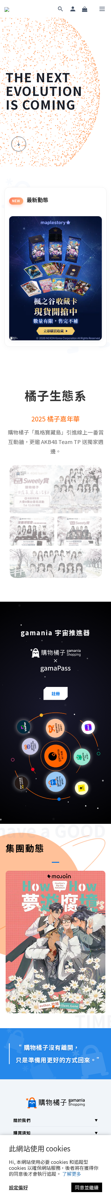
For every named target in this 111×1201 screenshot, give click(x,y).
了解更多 (71, 1173)
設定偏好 (18, 1187)
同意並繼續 (87, 1187)
